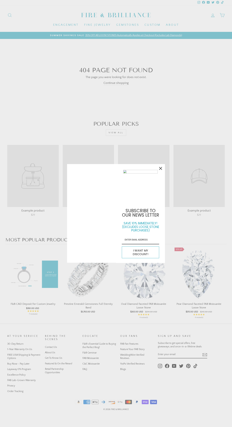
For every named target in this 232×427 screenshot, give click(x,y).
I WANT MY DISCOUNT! (140, 252)
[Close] (160, 168)
